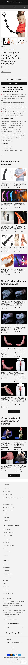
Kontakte (5, 514)
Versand (6, 68)
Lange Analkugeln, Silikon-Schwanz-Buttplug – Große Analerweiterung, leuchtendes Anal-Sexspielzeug (7, 270)
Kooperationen (6, 520)
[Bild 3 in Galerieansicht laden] (21, 41)
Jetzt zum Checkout (14, 83)
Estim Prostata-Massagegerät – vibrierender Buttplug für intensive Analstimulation (20, 269)
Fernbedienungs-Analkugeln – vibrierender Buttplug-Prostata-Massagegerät (7, 248)
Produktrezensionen (8, 574)
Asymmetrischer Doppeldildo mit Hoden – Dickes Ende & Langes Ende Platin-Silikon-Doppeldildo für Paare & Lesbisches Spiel (7, 374)
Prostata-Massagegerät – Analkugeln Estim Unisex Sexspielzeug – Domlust (19, 204)
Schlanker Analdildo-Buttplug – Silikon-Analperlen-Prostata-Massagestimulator (20, 248)
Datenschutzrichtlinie (8, 504)
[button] (2, 6)
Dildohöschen (6, 542)
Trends (4, 583)
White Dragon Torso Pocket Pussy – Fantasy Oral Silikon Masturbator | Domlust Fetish (20, 466)
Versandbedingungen (8, 494)
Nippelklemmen (6, 539)
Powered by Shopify (14, 657)
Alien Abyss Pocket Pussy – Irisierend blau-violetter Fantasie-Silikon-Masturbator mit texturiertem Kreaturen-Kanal (20, 327)
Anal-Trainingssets (10, 49)
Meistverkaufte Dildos (8, 535)
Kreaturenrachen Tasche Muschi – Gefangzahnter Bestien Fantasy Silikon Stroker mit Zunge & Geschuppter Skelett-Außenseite (6, 327)
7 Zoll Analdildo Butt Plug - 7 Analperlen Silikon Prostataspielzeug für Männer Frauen (7, 205)
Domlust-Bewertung (8, 593)
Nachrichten (6, 580)
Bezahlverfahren (7, 501)
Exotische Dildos (7, 552)
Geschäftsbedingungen (8, 507)
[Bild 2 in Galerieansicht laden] (14, 41)
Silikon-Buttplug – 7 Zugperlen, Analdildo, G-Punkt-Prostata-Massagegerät (6, 184)
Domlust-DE (6, 586)
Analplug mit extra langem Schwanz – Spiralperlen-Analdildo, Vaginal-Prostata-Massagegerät (20, 184)
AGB (17, 659)
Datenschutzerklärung (10, 659)
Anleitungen (6, 570)
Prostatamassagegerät (8, 545)
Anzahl (2, 71)
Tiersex (4, 548)
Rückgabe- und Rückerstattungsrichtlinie (13, 498)
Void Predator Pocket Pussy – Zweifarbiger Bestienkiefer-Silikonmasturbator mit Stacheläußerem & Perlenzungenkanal (20, 303)
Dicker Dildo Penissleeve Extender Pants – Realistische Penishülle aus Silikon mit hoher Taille (7, 467)
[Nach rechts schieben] (26, 41)
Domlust (8, 657)
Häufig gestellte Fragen (8, 510)
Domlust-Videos (7, 577)
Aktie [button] (4, 155)
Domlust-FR (6, 590)
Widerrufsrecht (22, 657)
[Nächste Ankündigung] (25, 2)
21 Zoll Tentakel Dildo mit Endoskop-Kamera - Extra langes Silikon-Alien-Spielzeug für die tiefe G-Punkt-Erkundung (6, 443)
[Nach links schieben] (1, 41)
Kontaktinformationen (11, 661)
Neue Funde (6, 564)
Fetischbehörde (6, 488)
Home (2, 49)
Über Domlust (6, 491)
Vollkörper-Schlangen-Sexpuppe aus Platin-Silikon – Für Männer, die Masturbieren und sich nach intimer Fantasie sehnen (20, 443)
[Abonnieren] (22, 627)
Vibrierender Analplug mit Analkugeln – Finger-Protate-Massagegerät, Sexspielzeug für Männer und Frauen (7, 227)
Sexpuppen (5, 555)
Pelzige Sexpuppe (7, 529)
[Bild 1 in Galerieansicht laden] (7, 41)
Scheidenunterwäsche (8, 532)
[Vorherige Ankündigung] (2, 2)
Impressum (20, 661)
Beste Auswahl (6, 567)
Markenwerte (6, 517)
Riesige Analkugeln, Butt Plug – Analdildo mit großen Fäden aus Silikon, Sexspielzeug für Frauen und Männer (20, 227)
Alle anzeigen (14, 411)
